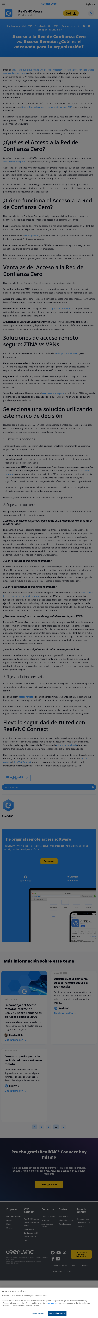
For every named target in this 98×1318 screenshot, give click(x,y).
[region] (49, 1302)
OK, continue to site (57, 1313)
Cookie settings (38, 1313)
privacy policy (53, 1303)
